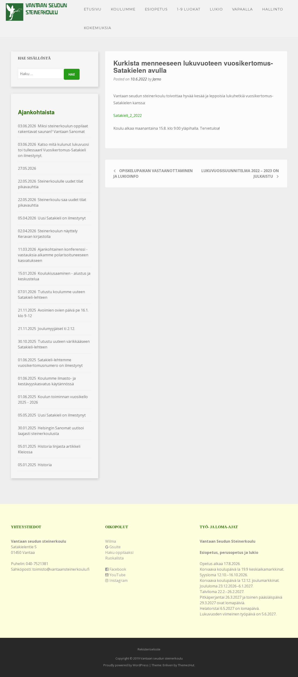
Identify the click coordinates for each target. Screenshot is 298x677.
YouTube (116, 574)
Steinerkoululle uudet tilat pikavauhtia (50, 184)
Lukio (216, 9)
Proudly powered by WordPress (126, 665)
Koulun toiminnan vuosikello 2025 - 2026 (53, 399)
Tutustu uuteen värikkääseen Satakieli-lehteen (54, 344)
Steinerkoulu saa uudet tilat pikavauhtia (52, 202)
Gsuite (114, 546)
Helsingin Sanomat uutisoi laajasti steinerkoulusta (51, 430)
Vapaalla (242, 9)
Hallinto (272, 9)
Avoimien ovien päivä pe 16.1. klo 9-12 (53, 313)
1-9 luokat (188, 9)
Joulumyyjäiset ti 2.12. (46, 328)
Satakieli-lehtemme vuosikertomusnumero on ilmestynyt (50, 362)
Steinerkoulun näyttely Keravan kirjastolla (48, 233)
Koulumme (123, 9)
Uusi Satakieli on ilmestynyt (52, 218)
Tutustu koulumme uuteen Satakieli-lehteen (51, 294)
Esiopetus (156, 9)
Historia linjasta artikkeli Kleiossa (49, 449)
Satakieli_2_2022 (127, 115)
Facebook (117, 569)
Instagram (118, 580)
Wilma (110, 541)
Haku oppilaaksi (119, 552)
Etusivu (93, 9)
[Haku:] (41, 74)
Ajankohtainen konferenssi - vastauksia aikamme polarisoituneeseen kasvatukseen (53, 255)
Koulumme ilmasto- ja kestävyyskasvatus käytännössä (47, 381)
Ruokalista (114, 558)
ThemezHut (186, 665)
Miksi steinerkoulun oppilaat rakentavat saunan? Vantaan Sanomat (53, 128)
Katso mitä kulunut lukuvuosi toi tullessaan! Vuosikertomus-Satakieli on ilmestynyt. (53, 150)
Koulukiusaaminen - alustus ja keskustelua (54, 276)
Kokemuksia (97, 28)
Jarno (156, 79)
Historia (35, 464)
